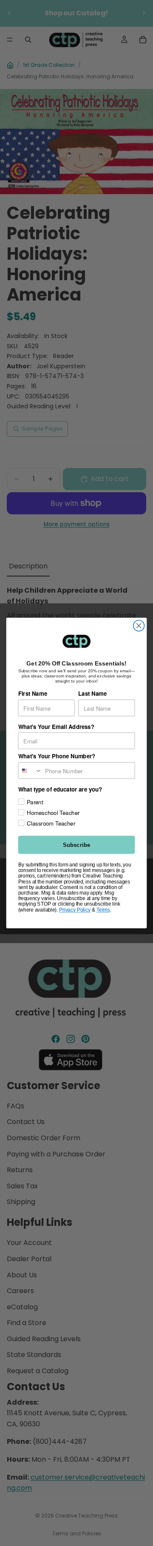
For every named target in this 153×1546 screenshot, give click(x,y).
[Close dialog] (138, 625)
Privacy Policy (75, 909)
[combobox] (30, 770)
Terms (103, 909)
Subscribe (76, 845)
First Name (32, 694)
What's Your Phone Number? (56, 756)
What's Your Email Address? (56, 727)
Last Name (92, 694)
